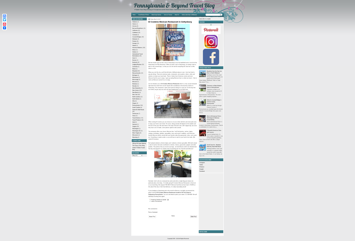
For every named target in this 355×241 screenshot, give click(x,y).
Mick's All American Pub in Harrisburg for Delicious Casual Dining (214, 117)
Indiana (134, 52)
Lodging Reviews (136, 64)
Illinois (134, 49)
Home (134, 15)
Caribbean (135, 32)
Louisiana (134, 66)
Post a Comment (152, 212)
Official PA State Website (139, 143)
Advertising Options (156, 15)
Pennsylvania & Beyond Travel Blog (174, 5)
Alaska (134, 24)
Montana (134, 84)
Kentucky (134, 62)
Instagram (202, 162)
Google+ (201, 169)
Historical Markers (137, 47)
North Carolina (136, 96)
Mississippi (135, 79)
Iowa (133, 58)
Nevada (134, 86)
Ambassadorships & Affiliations (189, 15)
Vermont (134, 124)
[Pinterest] (4, 24)
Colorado (134, 34)
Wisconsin (135, 135)
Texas (134, 115)
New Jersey (135, 90)
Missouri (134, 81)
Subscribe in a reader (205, 19)
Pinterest (201, 167)
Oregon (134, 103)
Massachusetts (136, 73)
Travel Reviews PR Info (143, 15)
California (134, 30)
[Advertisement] (204, 201)
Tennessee (135, 113)
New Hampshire (136, 88)
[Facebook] (4, 16)
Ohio (133, 101)
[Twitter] (4, 20)
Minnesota (135, 77)
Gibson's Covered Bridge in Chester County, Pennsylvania (214, 101)
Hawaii (134, 45)
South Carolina (136, 107)
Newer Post (152, 216)
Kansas (134, 60)
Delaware (134, 39)
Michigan (134, 75)
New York (134, 94)
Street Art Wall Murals (138, 109)
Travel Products (136, 120)
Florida (134, 41)
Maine (134, 68)
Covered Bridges (136, 37)
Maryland (134, 71)
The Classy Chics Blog (138, 145)
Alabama (134, 22)
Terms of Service (168, 15)
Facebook (202, 171)
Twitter (201, 164)
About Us (177, 15)
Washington (135, 128)
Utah (133, 122)
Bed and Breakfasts (137, 28)
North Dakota (135, 99)
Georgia (134, 43)
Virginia (134, 126)
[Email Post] (167, 199)
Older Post (193, 216)
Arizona (134, 26)
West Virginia (136, 133)
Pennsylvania (158, 201)
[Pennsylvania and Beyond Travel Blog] (211, 33)
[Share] (4, 28)
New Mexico (135, 92)
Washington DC (136, 130)
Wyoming (134, 137)
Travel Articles (136, 118)
